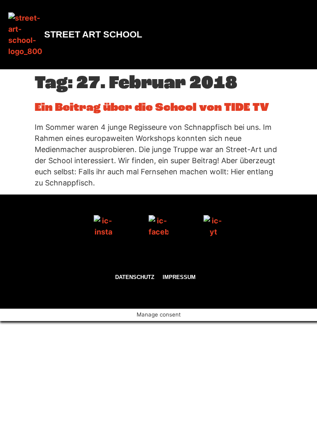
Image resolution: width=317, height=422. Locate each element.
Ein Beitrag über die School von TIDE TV (152, 108)
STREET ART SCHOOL (93, 34)
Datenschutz (134, 277)
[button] (301, 35)
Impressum (179, 277)
